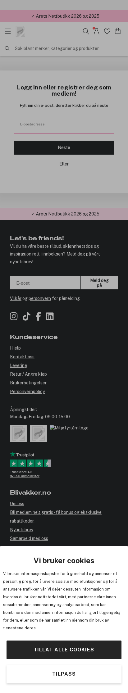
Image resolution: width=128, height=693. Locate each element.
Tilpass (64, 674)
